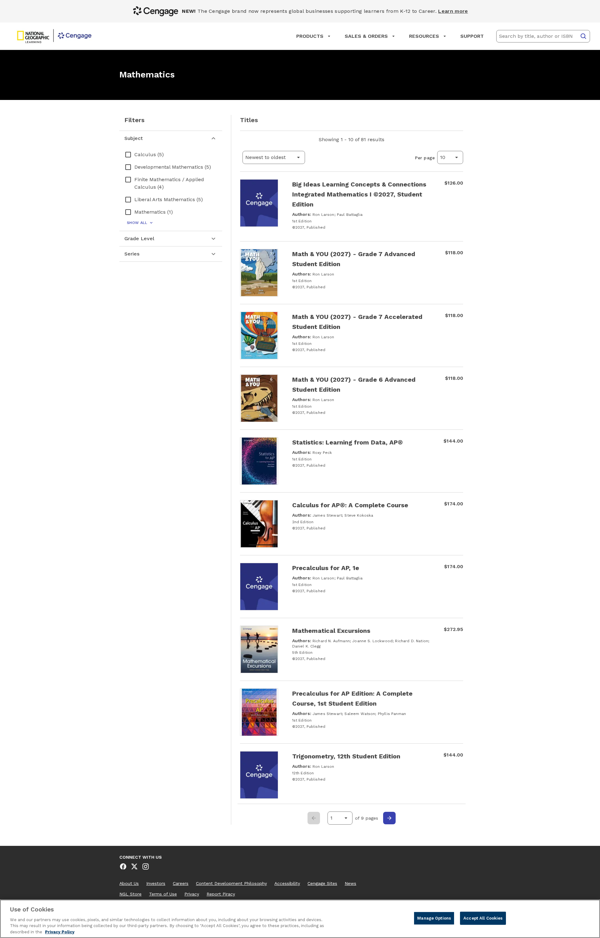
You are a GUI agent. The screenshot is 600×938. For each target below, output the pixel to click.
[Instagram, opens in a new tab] (145, 866)
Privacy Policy (59, 931)
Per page (425, 157)
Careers (180, 883)
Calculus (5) (149, 154)
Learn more (453, 11)
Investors (155, 883)
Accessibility (287, 883)
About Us (129, 883)
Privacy (191, 893)
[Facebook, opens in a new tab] (123, 866)
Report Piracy (221, 893)
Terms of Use (163, 893)
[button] (273, 157)
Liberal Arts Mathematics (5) (168, 199)
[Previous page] (314, 818)
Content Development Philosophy (231, 883)
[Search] (583, 36)
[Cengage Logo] (54, 36)
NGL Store (130, 893)
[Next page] (389, 818)
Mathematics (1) (153, 212)
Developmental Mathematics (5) (172, 167)
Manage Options (434, 918)
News (350, 883)
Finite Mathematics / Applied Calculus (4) (169, 183)
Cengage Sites (322, 883)
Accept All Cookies (482, 918)
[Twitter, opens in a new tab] (134, 866)
